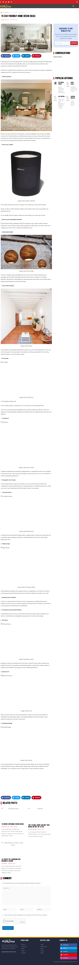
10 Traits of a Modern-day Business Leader (11, 860)
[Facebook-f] (0, 2)
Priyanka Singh (32, 829)
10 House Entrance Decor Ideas (13, 824)
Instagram (65, 958)
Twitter (65, 948)
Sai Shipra (4, 863)
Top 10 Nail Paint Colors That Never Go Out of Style (39, 826)
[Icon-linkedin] (6, 2)
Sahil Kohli (72, 83)
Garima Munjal (5, 19)
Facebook (65, 945)
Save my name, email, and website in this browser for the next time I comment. (25, 915)
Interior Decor (6, 12)
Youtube (65, 954)
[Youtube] (8, 2)
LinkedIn (65, 951)
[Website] (43, 909)
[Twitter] (3, 2)
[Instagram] (11, 2)
